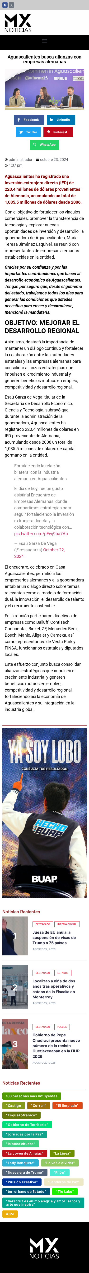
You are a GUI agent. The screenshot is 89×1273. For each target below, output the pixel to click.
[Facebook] (5, 5)
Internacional (67, 924)
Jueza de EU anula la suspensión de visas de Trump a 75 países (54, 937)
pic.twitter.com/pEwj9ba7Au (41, 533)
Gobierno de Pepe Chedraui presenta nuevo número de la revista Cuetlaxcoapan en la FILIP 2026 (56, 1046)
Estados (62, 972)
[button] (44, 41)
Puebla (62, 1026)
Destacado (43, 924)
